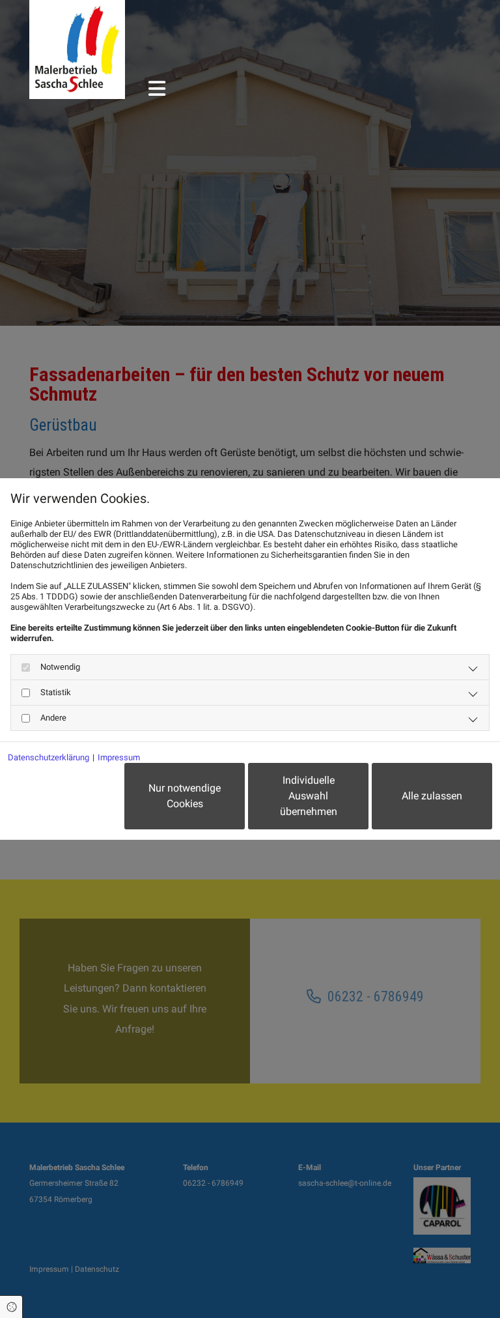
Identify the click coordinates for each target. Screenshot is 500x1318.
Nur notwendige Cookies (184, 796)
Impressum (119, 757)
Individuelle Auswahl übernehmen (308, 796)
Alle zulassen (432, 796)
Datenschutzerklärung (48, 757)
